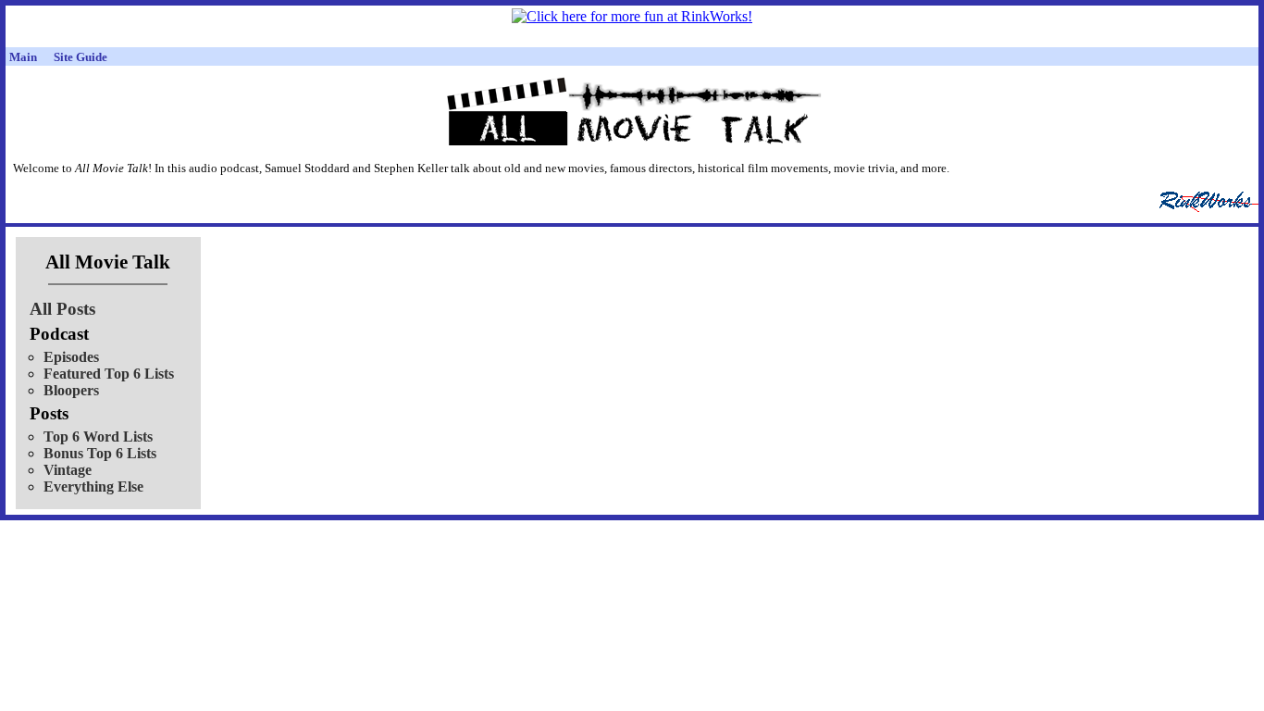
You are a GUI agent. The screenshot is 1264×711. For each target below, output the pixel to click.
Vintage (67, 470)
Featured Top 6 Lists (108, 373)
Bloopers (71, 390)
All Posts (62, 308)
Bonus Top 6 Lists (99, 453)
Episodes (71, 357)
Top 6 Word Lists (98, 436)
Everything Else (93, 486)
